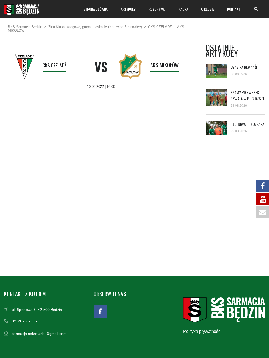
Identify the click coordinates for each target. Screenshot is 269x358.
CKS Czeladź (54, 65)
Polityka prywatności (202, 331)
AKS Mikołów (164, 65)
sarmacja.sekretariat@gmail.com (39, 334)
